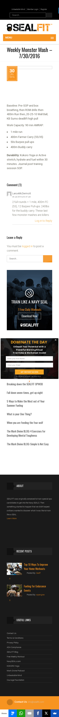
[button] (29, 342)
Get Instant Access (29, 372)
